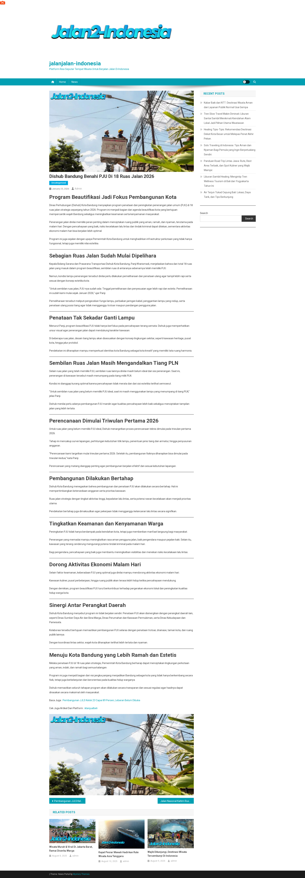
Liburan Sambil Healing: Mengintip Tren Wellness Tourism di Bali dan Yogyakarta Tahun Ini (226, 181)
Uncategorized (58, 183)
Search (204, 213)
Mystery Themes (81, 874)
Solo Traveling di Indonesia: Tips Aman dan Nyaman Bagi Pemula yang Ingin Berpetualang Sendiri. (229, 150)
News (74, 81)
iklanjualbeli (91, 708)
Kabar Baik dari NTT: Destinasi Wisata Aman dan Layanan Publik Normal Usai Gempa (228, 105)
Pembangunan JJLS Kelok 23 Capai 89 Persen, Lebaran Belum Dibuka (101, 700)
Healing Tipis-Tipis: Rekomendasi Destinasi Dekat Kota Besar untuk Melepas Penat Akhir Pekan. (229, 134)
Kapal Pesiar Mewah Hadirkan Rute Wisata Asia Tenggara (118, 854)
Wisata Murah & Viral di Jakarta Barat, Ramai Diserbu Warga (70, 848)
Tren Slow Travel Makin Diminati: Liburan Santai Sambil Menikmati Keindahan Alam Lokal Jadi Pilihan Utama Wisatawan (227, 118)
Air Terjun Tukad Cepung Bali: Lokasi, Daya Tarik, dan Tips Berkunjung (227, 194)
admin (78, 188)
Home (62, 81)
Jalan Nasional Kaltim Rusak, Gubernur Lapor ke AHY (177, 801)
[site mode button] (246, 82)
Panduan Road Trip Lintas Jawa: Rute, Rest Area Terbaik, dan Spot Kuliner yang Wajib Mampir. (228, 166)
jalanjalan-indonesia (75, 63)
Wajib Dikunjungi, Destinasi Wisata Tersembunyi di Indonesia (167, 854)
